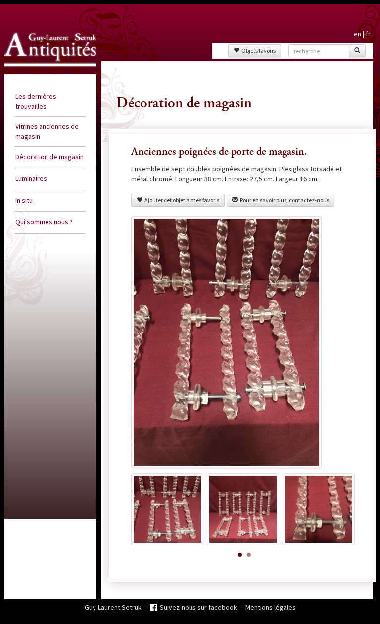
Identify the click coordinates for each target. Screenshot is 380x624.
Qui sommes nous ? (44, 221)
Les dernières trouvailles (35, 101)
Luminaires (31, 178)
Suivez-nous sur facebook (199, 607)
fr (368, 33)
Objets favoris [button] (257, 50)
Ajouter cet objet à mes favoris (180, 200)
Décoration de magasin (49, 156)
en (357, 33)
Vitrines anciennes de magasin (47, 131)
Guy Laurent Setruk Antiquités (39, 71)
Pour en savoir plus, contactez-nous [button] (283, 200)
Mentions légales (270, 607)
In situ (24, 200)
